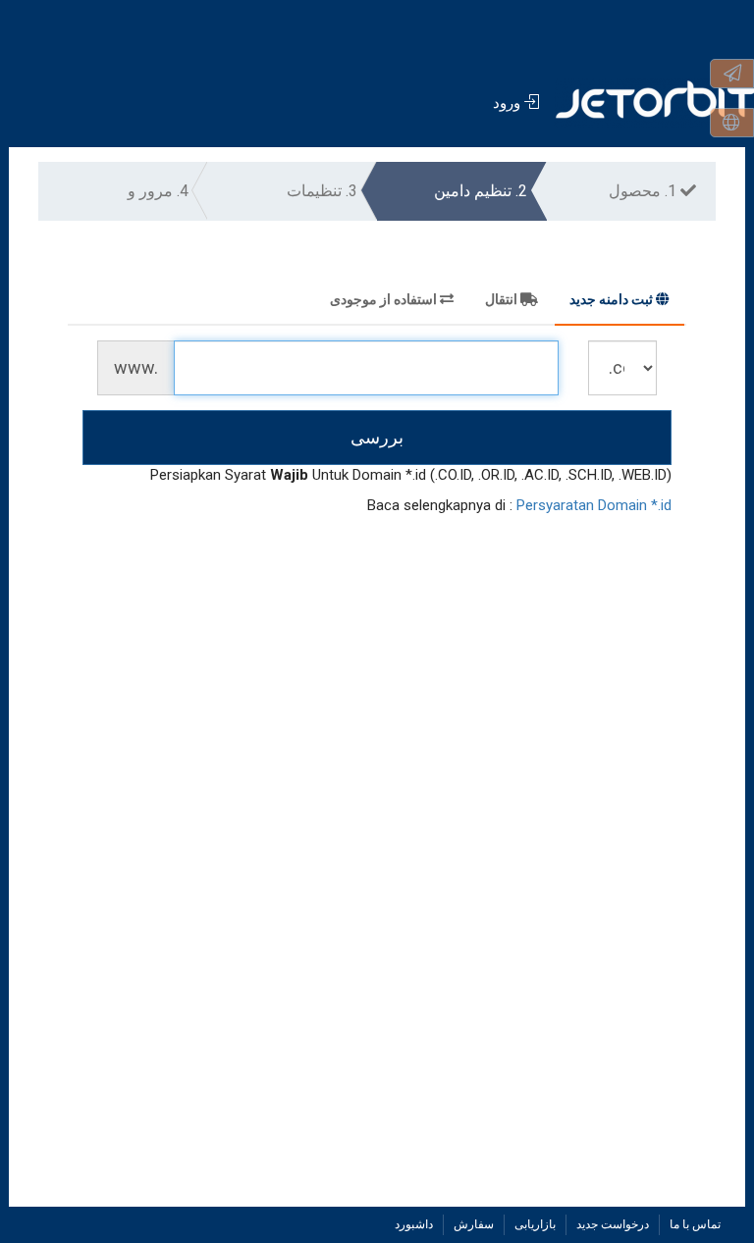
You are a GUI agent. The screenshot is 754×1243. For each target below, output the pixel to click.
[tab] (619, 302)
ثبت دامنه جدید (611, 299)
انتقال (501, 299)
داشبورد (414, 1224)
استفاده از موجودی (383, 299)
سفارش (474, 1224)
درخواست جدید (612, 1224)
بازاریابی (535, 1224)
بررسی (377, 437)
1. (644, 190)
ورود (508, 103)
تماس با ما (695, 1224)
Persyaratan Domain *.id (594, 505)
